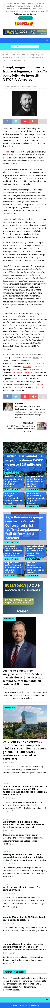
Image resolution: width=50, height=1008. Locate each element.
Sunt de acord (26, 18)
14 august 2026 (12, 473)
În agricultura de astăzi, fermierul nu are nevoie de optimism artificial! (35, 481)
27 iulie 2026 (10, 830)
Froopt (6, 152)
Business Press (30, 86)
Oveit (40, 384)
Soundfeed (8, 381)
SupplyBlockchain (21, 372)
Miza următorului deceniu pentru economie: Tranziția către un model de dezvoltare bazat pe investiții (23, 824)
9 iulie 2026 (9, 923)
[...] (30, 698)
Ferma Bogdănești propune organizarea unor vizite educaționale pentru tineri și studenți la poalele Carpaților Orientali (36, 493)
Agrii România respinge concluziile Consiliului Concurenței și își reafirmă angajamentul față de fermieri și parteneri (24, 527)
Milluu (36, 357)
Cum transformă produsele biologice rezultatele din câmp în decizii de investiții (13, 497)
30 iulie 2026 (33, 506)
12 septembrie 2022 (13, 86)
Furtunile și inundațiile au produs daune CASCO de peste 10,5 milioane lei (24, 462)
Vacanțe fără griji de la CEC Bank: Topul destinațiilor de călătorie (24, 918)
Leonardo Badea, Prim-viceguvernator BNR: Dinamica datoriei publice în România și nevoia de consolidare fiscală (24, 947)
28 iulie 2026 (10, 762)
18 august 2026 (11, 688)
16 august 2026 (12, 542)
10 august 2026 (12, 490)
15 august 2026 (12, 559)
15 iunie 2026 (10, 953)
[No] (46, 11)
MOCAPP (27, 366)
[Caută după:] (25, 46)
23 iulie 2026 (10, 893)
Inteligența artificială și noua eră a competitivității (21, 888)
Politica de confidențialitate (25, 14)
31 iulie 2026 (33, 490)
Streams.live (19, 387)
